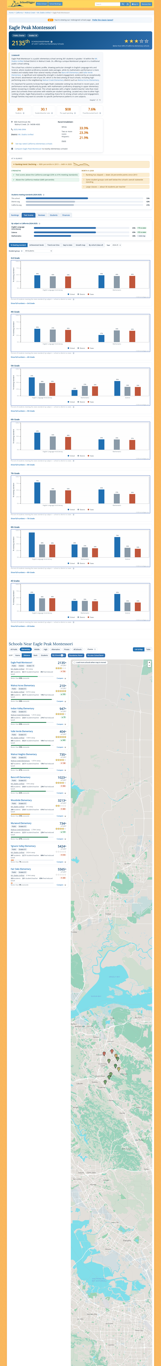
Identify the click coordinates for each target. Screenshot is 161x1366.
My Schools (57, 655)
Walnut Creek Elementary (53, 80)
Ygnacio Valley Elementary (23, 846)
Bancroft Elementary (70, 72)
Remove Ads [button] (146, 4)
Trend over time (53, 245)
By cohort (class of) (96, 245)
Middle (36, 649)
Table (148, 649)
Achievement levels (36, 245)
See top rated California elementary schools (33, 143)
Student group (15, 251)
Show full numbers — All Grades (23, 626)
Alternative (56, 649)
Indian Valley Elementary (22, 708)
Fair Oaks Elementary (21, 869)
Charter (91, 649)
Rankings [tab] (15, 215)
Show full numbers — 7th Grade (23, 518)
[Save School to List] (65, 678)
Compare (60, 678)
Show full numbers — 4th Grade (23, 357)
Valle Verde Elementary (22, 731)
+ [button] (149, 662)
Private (66, 649)
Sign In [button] (135, 4)
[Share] (127, 4)
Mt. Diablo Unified (25, 134)
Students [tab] (53, 215)
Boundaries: (75, 655)
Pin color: (95, 655)
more (64, 141)
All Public (14, 649)
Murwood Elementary (21, 823)
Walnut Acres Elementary (88, 80)
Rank (35, 655)
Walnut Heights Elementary (24, 754)
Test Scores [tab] (28, 215)
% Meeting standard (18, 245)
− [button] (149, 665)
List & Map (139, 649)
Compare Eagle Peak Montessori (28, 149)
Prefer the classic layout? (102, 20)
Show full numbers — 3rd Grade (23, 303)
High (45, 649)
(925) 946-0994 (20, 129)
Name (17, 655)
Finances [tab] (66, 215)
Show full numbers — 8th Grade (23, 572)
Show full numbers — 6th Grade (23, 465)
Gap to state (67, 245)
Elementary (26, 649)
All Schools (78, 649)
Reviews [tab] (41, 215)
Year (108, 245)
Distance (27, 655)
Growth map (80, 245)
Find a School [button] (41, 4)
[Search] (123, 4)
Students (44, 655)
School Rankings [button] (55, 4)
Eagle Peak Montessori (21, 662)
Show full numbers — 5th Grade (23, 411)
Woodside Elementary (21, 800)
